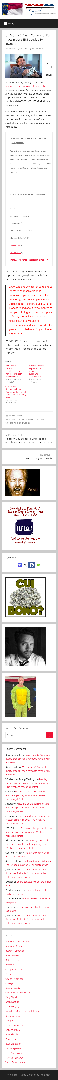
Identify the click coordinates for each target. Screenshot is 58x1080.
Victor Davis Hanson (15, 1062)
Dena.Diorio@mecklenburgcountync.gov (29, 260)
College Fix (10, 983)
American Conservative (17, 941)
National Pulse (12, 1030)
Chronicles (10, 974)
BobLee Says (12, 960)
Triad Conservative (14, 1053)
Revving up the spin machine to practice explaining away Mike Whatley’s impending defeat (27, 783)
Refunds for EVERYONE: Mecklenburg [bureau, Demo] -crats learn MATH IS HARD (15, 371)
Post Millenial (11, 1034)
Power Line (10, 1039)
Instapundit (10, 1020)
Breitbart (9, 964)
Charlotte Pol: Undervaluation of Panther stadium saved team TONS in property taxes (15, 392)
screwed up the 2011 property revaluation (26, 86)
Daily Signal (11, 997)
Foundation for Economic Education (23, 1011)
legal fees (13, 419)
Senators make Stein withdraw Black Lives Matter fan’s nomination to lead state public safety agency (26, 873)
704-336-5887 (15, 253)
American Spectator (15, 946)
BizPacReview (12, 955)
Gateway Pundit (13, 1016)
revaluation (19, 423)
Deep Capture (12, 1002)
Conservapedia (13, 988)
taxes (27, 423)
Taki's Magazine (13, 1048)
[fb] (31, 565)
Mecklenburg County (29, 419)
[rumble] (38, 564)
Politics (19, 415)
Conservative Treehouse (17, 992)
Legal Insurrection (14, 1025)
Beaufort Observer (14, 951)
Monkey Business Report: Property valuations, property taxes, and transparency (38, 371)
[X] (25, 564)
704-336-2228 (15, 245)
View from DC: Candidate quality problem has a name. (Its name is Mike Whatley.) (27, 759)
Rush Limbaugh (13, 1044)
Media (12, 415)
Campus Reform (13, 969)
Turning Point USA (14, 1057)
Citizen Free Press (14, 979)
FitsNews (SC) (12, 1006)
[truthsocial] (19, 564)
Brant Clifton (37, 48)
